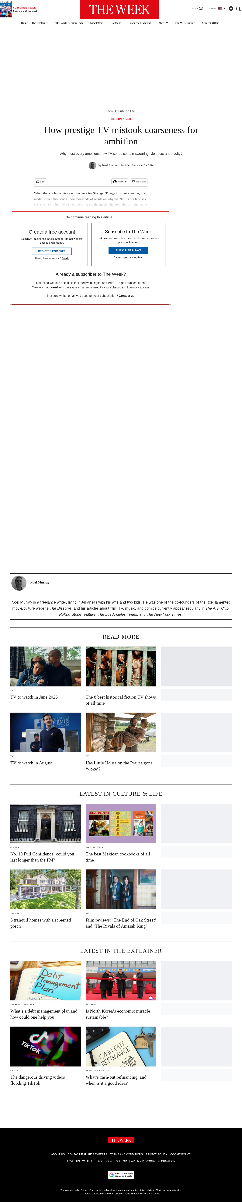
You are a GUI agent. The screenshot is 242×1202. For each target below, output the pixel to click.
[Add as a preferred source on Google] (121, 1175)
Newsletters (96, 23)
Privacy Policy (156, 1154)
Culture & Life (126, 110)
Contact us (126, 295)
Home (109, 110)
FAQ (99, 1161)
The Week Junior (185, 23)
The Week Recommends (69, 23)
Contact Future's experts (87, 1154)
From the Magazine (140, 23)
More (162, 23)
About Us (58, 1154)
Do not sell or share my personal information (140, 1161)
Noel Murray (110, 165)
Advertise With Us (80, 1161)
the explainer (120, 119)
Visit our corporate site (168, 1190)
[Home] (24, 23)
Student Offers (210, 23)
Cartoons (116, 23)
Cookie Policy (180, 1154)
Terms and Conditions (126, 1154)
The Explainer (40, 23)
